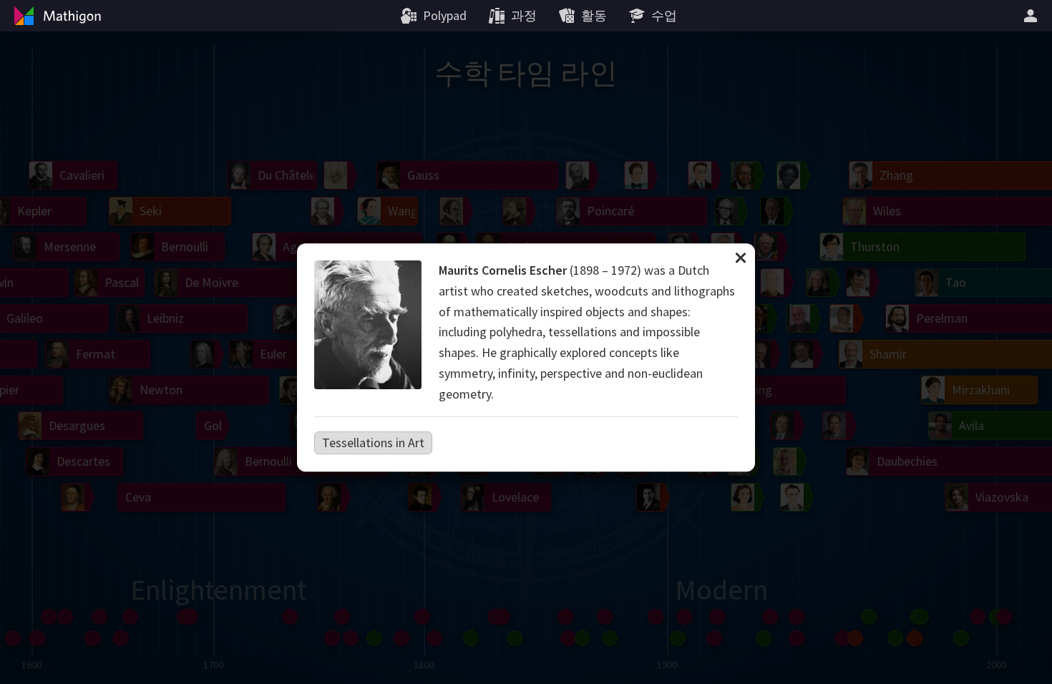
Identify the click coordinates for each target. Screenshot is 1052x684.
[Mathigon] (56, 15)
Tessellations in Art (373, 442)
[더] (1032, 15)
